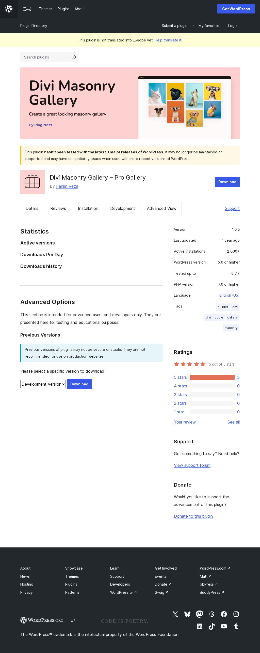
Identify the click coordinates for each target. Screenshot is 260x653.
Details (32, 208)
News (25, 576)
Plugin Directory (33, 25)
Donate (163, 584)
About (25, 568)
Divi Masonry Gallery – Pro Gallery (98, 177)
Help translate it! (168, 40)
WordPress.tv (123, 592)
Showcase (74, 568)
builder (223, 307)
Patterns (72, 592)
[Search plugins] (74, 57)
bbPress (209, 584)
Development (122, 208)
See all (234, 422)
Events (160, 576)
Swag (162, 592)
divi (235, 307)
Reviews (58, 208)
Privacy (26, 592)
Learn (115, 568)
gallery (232, 317)
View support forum (192, 465)
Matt (206, 576)
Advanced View (161, 208)
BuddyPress (212, 592)
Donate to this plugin (193, 516)
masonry (231, 328)
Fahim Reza (67, 186)
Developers (120, 584)
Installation (88, 208)
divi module (214, 317)
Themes (72, 576)
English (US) (229, 295)
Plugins (71, 584)
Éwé (72, 621)
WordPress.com (215, 568)
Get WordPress (236, 9)
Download (227, 182)
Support (232, 208)
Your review (185, 422)
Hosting (26, 584)
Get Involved (166, 568)
